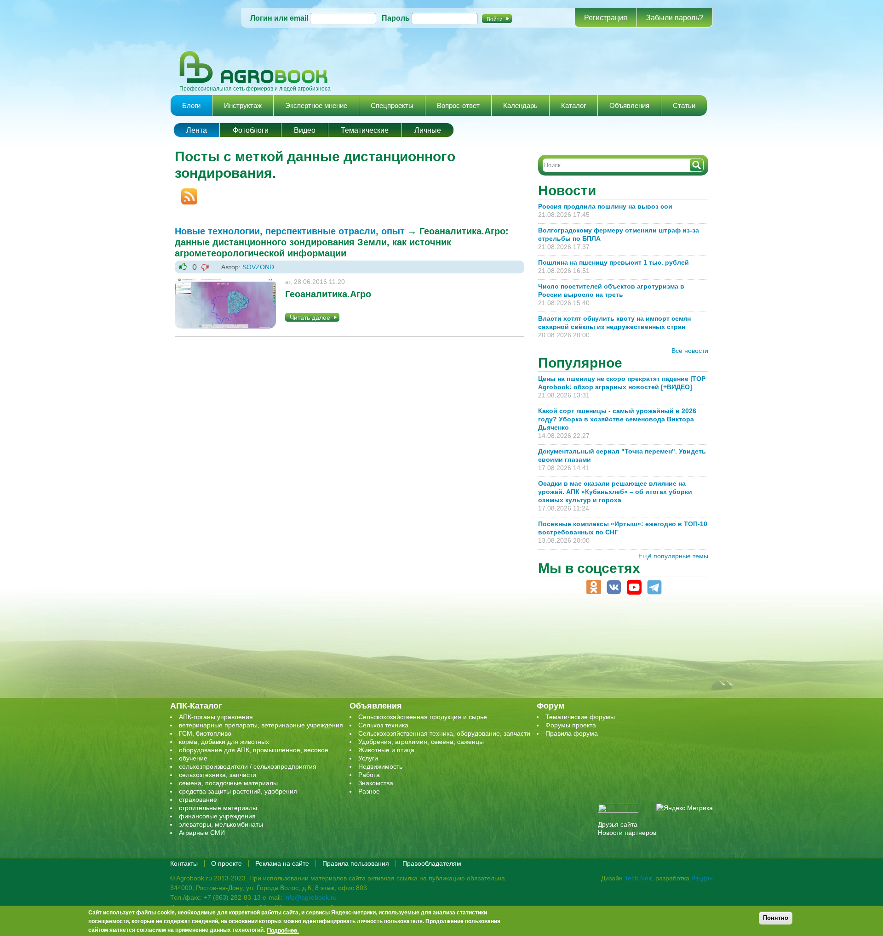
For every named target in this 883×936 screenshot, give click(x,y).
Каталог (573, 105)
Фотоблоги (251, 130)
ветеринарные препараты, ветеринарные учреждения (261, 725)
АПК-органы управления (216, 716)
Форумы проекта (570, 725)
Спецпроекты (392, 105)
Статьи (684, 105)
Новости (567, 190)
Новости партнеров (627, 832)
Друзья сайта (617, 824)
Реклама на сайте (282, 863)
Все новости (689, 350)
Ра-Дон (702, 878)
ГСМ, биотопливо (205, 733)
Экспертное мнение (316, 105)
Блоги (191, 105)
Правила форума (571, 733)
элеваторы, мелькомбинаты (221, 824)
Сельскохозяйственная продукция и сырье (422, 716)
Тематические (365, 130)
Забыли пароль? (674, 18)
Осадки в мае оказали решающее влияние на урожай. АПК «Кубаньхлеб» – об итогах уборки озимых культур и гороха (615, 492)
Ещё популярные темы (673, 556)
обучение (193, 758)
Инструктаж (243, 105)
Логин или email (279, 18)
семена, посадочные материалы (228, 783)
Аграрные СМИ (202, 832)
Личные (427, 130)
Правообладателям (431, 863)
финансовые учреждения (217, 816)
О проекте (226, 863)
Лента (196, 130)
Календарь (520, 105)
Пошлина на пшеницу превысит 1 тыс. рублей (617, 262)
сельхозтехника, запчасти (217, 774)
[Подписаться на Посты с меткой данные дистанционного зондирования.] (186, 192)
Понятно (775, 917)
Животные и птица (386, 750)
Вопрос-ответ (458, 105)
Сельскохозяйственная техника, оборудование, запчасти (444, 733)
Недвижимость (380, 766)
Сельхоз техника (383, 725)
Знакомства (375, 783)
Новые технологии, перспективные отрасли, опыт (290, 231)
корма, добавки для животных (224, 741)
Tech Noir (638, 878)
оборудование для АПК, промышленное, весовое (253, 750)
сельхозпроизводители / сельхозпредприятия (247, 766)
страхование (198, 799)
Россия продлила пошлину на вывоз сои (605, 206)
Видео (304, 130)
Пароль (396, 18)
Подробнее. (283, 930)
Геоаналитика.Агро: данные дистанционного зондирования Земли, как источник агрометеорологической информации (342, 242)
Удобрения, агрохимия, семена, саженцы (421, 741)
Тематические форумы (580, 716)
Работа (369, 774)
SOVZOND (258, 267)
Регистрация (605, 18)
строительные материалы (218, 807)
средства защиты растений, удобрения (238, 791)
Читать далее (310, 317)
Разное (369, 791)
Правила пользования (355, 863)
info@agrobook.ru (310, 897)
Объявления (629, 105)
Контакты (184, 863)
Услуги (368, 758)
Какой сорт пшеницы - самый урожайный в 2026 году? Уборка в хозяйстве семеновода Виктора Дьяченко (617, 419)
